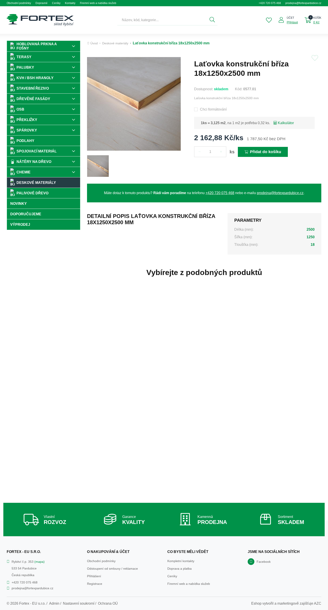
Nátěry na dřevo (34, 162)
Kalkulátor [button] (286, 123)
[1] (212, 20)
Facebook (264, 561)
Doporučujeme (25, 214)
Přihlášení (94, 576)
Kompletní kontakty (180, 561)
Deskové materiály (36, 183)
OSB (20, 109)
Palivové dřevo (32, 193)
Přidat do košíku (265, 152)
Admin (54, 603)
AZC (317, 603)
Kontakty (70, 3)
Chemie (24, 172)
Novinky (18, 203)
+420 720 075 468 (270, 3)
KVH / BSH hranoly (35, 78)
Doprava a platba (179, 568)
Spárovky (27, 130)
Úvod (94, 43)
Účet (290, 17)
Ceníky (56, 3)
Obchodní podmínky (19, 3)
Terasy (24, 57)
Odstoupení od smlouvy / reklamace (112, 568)
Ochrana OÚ (108, 603)
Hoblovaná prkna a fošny (37, 46)
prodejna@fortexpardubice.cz (303, 3)
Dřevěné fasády (33, 99)
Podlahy (25, 141)
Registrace (94, 583)
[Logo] (40, 20)
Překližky (27, 120)
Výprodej (20, 224)
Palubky (25, 67)
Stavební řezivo (33, 88)
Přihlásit (292, 22)
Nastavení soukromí (78, 603)
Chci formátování (213, 109)
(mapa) (39, 561)
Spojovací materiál (37, 151)
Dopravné (41, 3)
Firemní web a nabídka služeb (98, 3)
